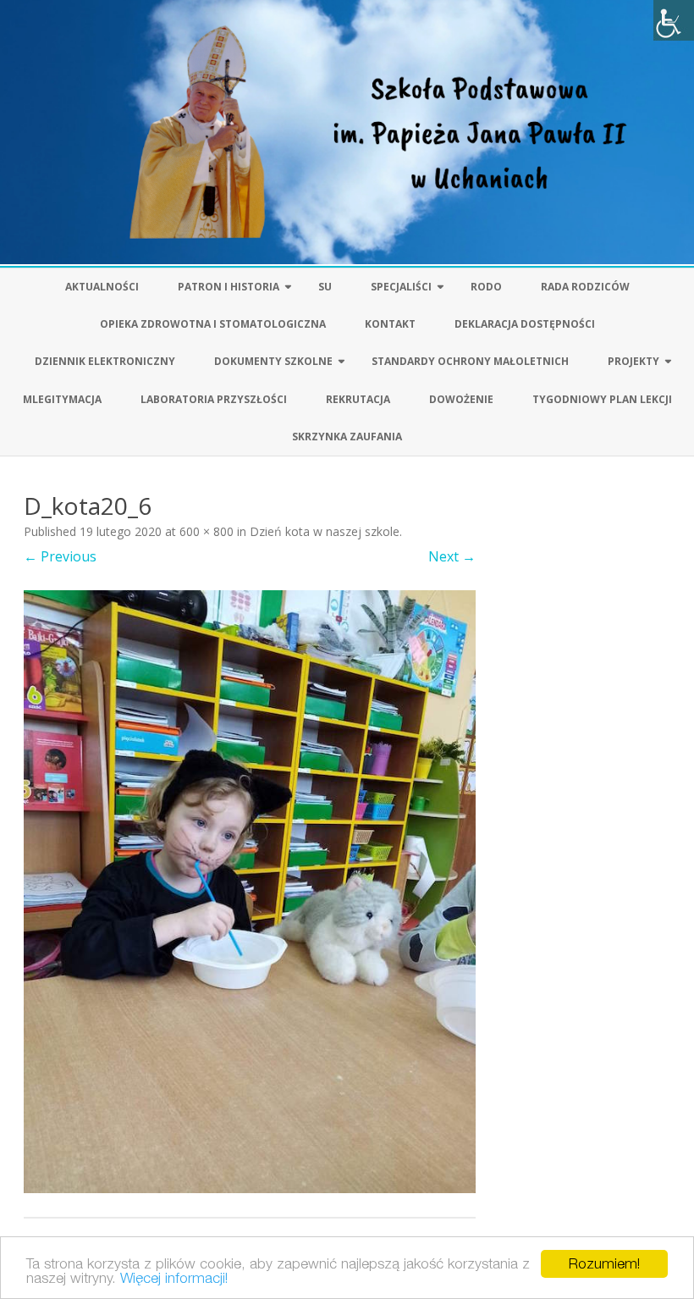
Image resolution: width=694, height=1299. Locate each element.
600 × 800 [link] (206, 531)
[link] (673, 20)
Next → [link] (452, 556)
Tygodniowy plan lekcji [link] (602, 399)
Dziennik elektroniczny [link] (105, 361)
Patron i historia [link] (228, 286)
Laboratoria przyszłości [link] (213, 399)
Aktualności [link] (102, 286)
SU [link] (325, 286)
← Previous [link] (60, 556)
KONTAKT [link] (390, 324)
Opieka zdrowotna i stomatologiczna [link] (213, 324)
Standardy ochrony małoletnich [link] (470, 361)
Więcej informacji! (174, 1277)
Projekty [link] (633, 361)
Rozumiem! (604, 1263)
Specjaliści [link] (401, 286)
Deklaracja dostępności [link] (524, 324)
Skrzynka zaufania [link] (347, 436)
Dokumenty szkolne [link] (273, 361)
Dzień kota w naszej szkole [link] (324, 531)
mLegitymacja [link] (62, 399)
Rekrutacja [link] (358, 399)
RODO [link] (486, 286)
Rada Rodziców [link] (585, 286)
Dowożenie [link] (461, 399)
